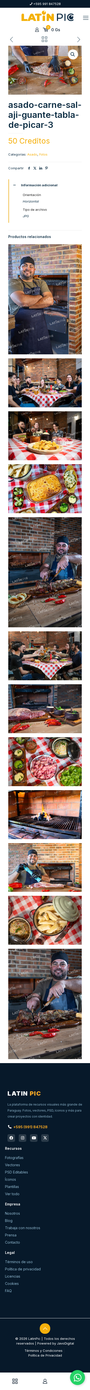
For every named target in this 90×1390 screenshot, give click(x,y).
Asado (32, 154)
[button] (73, 54)
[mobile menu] (86, 17)
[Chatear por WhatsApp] (77, 1377)
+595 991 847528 (47, 4)
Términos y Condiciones (43, 1351)
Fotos (43, 154)
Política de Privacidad (45, 1355)
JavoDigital (65, 1343)
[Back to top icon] (45, 1328)
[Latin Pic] (48, 15)
